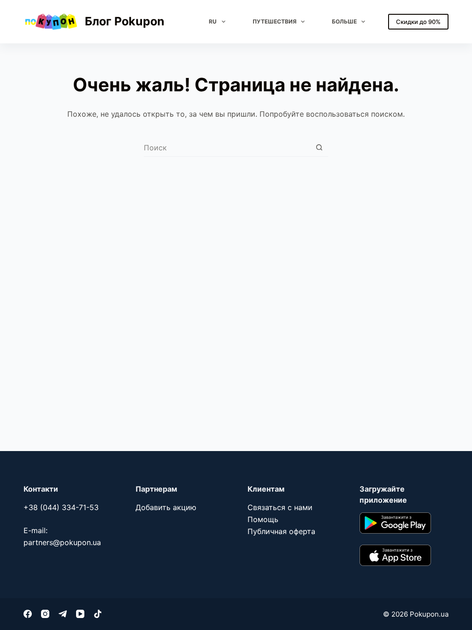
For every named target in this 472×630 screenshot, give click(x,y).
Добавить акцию (166, 507)
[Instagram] (45, 614)
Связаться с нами (280, 507)
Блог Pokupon (125, 21)
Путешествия (274, 21)
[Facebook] (28, 614)
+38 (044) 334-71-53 (61, 507)
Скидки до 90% (418, 21)
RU (213, 21)
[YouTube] (80, 614)
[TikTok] (98, 614)
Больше (344, 21)
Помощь (263, 519)
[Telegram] (63, 614)
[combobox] (227, 147)
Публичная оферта (281, 531)
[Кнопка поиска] (319, 147)
